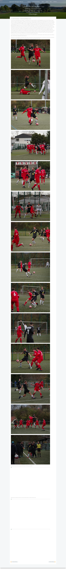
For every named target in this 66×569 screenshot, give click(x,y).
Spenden (47, 1)
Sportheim (55, 1)
